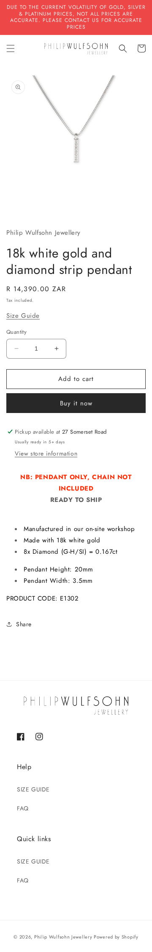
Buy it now (76, 403)
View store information (46, 453)
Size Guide (23, 315)
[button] (10, 48)
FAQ (23, 808)
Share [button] (24, 624)
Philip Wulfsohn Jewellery (63, 936)
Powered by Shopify (116, 936)
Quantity (16, 332)
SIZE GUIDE (33, 789)
